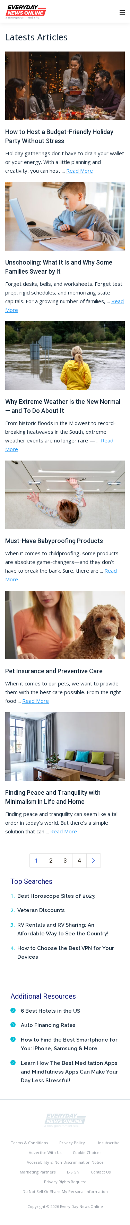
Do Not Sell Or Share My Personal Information (65, 1191)
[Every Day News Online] (65, 1120)
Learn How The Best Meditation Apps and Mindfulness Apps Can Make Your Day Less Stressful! (69, 1072)
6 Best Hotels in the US (50, 1011)
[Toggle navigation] (122, 12)
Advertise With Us (45, 1152)
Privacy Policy (72, 1142)
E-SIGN (73, 1172)
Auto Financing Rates (48, 1025)
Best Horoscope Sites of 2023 (56, 896)
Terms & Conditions (29, 1142)
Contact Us (101, 1172)
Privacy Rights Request (65, 1181)
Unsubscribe (108, 1142)
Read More (79, 170)
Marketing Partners (37, 1172)
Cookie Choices (87, 1152)
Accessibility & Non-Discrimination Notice (65, 1162)
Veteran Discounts (41, 910)
